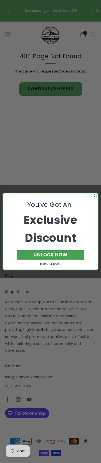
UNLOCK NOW (50, 254)
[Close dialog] (95, 195)
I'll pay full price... (50, 264)
